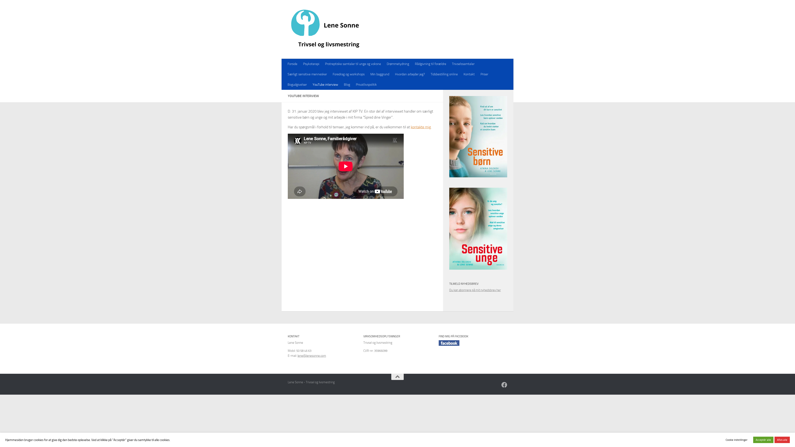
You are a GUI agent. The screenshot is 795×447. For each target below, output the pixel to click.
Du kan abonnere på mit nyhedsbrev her (475, 290)
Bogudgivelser (297, 85)
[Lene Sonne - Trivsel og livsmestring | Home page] (326, 29)
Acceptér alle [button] (763, 439)
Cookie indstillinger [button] (737, 439)
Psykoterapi (311, 64)
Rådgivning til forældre (430, 64)
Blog (347, 85)
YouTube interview (325, 85)
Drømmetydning (398, 64)
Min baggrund (379, 74)
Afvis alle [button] (782, 439)
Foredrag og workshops (349, 74)
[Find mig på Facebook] (504, 385)
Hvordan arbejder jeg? (410, 74)
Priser (484, 74)
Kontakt (469, 74)
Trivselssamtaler (463, 64)
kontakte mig (421, 127)
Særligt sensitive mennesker (307, 74)
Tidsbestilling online (444, 74)
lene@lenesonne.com (312, 356)
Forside (292, 64)
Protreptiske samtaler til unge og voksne (353, 64)
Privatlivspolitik (366, 85)
